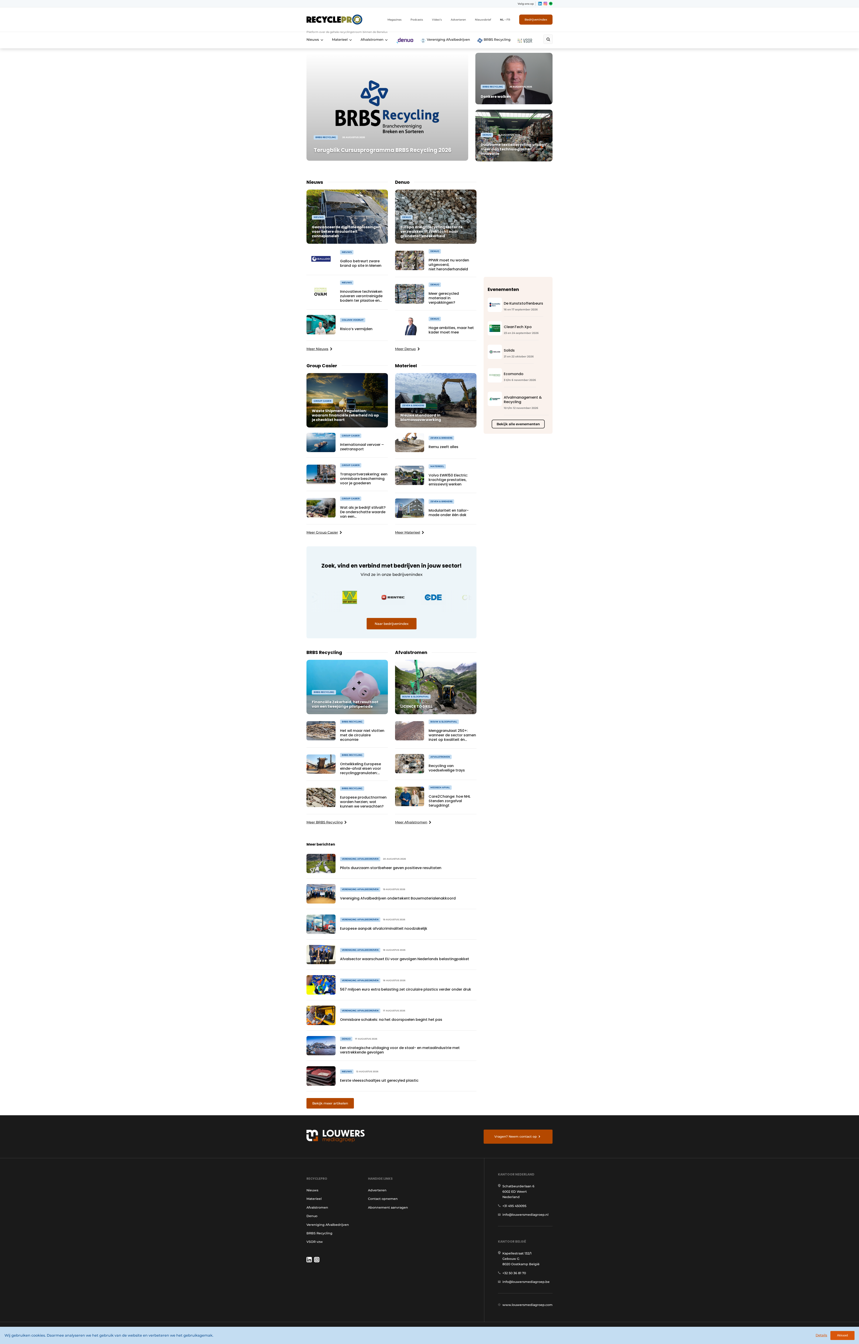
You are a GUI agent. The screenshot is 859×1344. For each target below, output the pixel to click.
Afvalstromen (372, 39)
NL (502, 19)
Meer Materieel (407, 532)
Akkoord (842, 1335)
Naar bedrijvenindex (391, 624)
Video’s (437, 19)
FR (508, 19)
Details (821, 1335)
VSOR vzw (314, 1242)
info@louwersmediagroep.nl (525, 1215)
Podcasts (416, 19)
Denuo (311, 1216)
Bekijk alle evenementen (518, 424)
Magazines (394, 19)
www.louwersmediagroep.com (527, 1305)
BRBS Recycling (496, 39)
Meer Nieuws (317, 349)
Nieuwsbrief (483, 19)
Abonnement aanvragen (388, 1207)
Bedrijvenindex (536, 19)
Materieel (340, 39)
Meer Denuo (405, 349)
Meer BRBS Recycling (324, 822)
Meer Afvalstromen (411, 822)
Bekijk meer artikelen (330, 1103)
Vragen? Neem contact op (515, 1137)
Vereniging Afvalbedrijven (448, 39)
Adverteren (458, 19)
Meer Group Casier (322, 532)
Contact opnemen (383, 1199)
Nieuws (312, 39)
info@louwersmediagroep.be (526, 1282)
